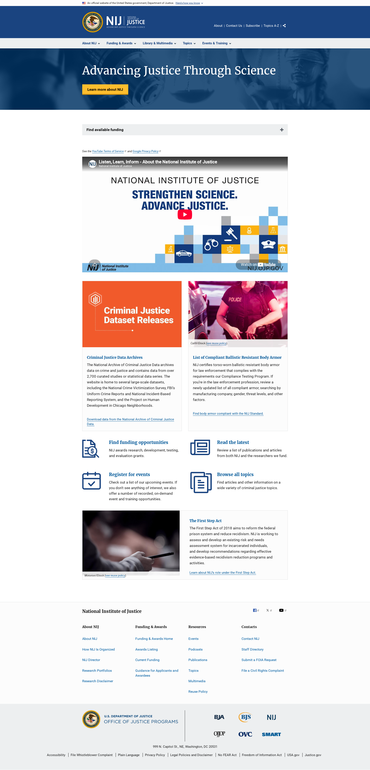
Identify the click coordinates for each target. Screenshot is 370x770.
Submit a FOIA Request (259, 660)
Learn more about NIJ (105, 89)
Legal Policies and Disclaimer (191, 755)
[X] (270, 613)
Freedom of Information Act (262, 755)
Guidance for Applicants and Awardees (156, 673)
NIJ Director (91, 660)
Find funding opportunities (93, 450)
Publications (197, 660)
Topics (193, 670)
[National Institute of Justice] (271, 720)
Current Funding (147, 660)
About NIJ (89, 639)
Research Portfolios (97, 670)
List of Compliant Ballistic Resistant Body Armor (237, 357)
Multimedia (197, 681)
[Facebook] (258, 613)
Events (193, 639)
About (218, 26)
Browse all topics (201, 482)
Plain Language (129, 755)
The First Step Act (205, 520)
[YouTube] (283, 613)
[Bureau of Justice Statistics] (245, 723)
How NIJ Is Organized (98, 649)
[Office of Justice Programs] (92, 22)
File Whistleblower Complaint (92, 755)
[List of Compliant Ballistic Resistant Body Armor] (238, 314)
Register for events (93, 482)
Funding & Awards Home (154, 639)
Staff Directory (253, 649)
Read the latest (201, 450)
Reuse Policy (198, 692)
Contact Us (234, 26)
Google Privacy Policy (145, 151)
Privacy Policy (155, 755)
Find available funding (105, 130)
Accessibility (56, 755)
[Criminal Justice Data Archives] (132, 314)
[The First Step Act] (131, 543)
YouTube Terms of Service (108, 151)
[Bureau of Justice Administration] (219, 720)
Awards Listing (146, 649)
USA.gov (293, 755)
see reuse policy (216, 343)
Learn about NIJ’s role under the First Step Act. (222, 573)
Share (288, 28)
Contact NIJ (250, 639)
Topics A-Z (271, 26)
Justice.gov (313, 755)
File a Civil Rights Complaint (263, 670)
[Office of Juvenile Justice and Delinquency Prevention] (219, 738)
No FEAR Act (227, 755)
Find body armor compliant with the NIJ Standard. (228, 414)
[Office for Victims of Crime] (245, 737)
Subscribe (253, 26)
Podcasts (195, 649)
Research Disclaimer (97, 681)
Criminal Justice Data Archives (115, 357)
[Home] (126, 22)
